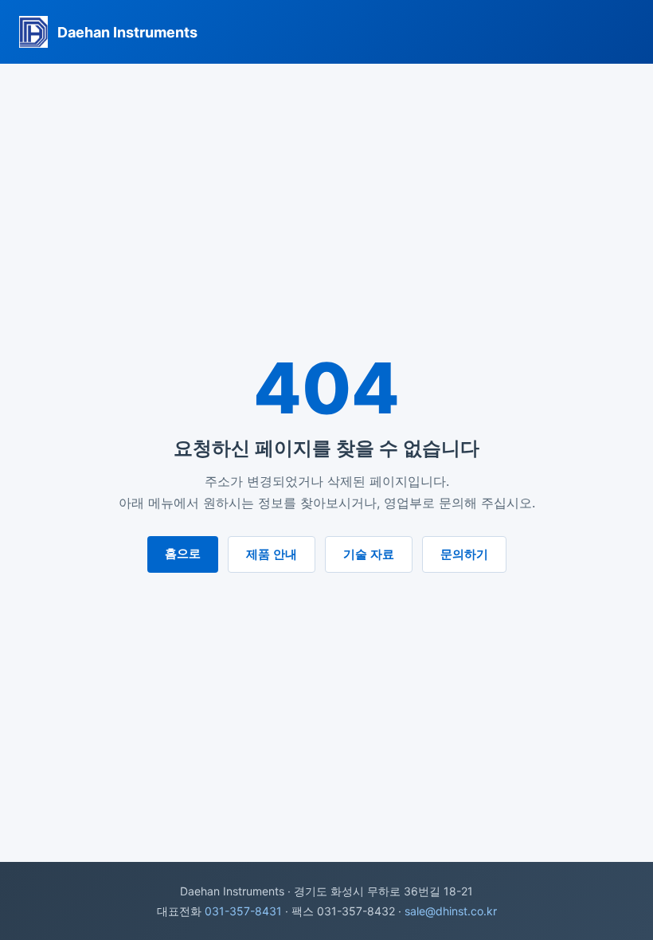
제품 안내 (271, 554)
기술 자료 (368, 554)
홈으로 (183, 553)
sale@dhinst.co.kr (451, 911)
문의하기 (464, 554)
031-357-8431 (243, 911)
